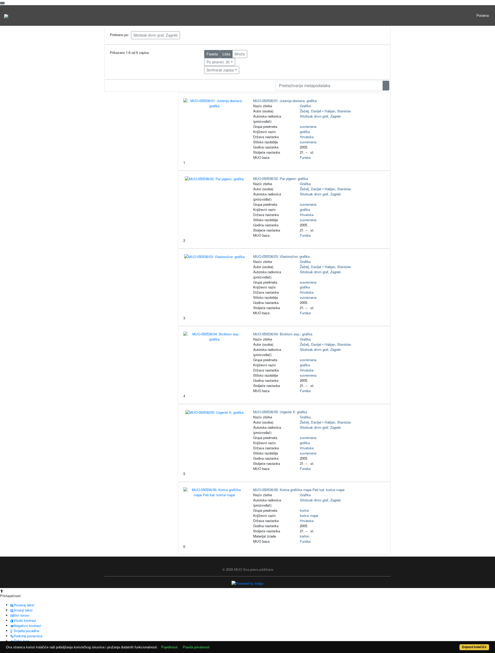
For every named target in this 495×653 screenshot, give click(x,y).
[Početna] (6, 15)
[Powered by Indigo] (247, 583)
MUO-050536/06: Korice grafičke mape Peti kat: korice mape (298, 489)
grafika (305, 131)
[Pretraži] (386, 85)
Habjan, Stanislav (338, 111)
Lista (226, 53)
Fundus (305, 157)
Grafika (305, 105)
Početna (482, 15)
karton (304, 536)
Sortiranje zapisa (220, 69)
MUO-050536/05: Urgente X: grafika (280, 411)
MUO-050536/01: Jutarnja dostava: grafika (285, 100)
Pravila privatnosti (196, 647)
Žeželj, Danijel (310, 111)
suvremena (308, 126)
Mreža (240, 53)
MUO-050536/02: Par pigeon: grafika (280, 178)
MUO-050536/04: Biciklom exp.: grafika (282, 334)
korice (304, 510)
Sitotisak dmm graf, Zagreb (155, 35)
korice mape (309, 515)
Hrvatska (307, 136)
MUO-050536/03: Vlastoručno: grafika (281, 256)
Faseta (212, 53)
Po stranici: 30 (218, 61)
